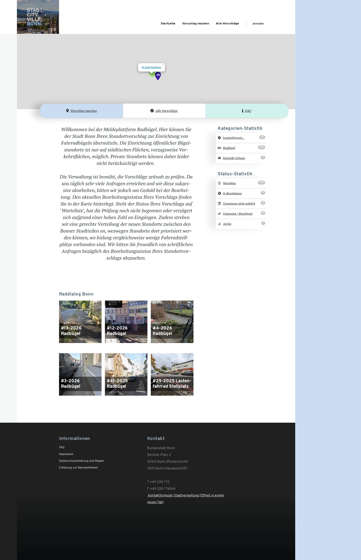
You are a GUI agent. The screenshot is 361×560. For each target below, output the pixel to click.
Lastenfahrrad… (233, 138)
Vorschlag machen (83, 111)
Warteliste (229, 183)
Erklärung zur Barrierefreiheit (78, 467)
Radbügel (229, 148)
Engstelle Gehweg (234, 158)
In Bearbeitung (232, 193)
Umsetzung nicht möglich (239, 204)
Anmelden (258, 23)
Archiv (227, 224)
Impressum (66, 454)
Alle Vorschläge (166, 111)
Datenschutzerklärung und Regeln (81, 461)
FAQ (247, 111)
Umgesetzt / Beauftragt (238, 214)
